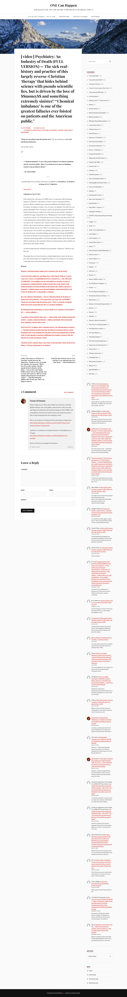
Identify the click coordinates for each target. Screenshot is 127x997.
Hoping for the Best (94, 211)
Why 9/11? (92, 365)
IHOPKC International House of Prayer (100, 215)
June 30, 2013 (40, 128)
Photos (91, 275)
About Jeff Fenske (64, 16)
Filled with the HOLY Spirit (97, 158)
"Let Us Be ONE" (94, 76)
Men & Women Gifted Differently (99, 250)
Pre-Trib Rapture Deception (97, 291)
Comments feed (93, 979)
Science (91, 312)
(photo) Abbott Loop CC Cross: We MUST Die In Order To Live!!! (102, 602)
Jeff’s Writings (95, 16)
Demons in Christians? (33, 130)
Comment (24, 469)
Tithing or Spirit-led (94, 353)
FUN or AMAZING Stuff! (96, 178)
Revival (91, 308)
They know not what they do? (97, 345)
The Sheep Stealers (94, 337)
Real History (92, 300)
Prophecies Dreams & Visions (97, 295)
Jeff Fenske (27, 128)
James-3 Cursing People (96, 230)
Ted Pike (91, 316)
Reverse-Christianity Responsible (99, 304)
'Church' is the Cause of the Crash (99, 88)
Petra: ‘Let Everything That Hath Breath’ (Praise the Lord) (100, 883)
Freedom (91, 170)
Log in (90, 970)
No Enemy (92, 263)
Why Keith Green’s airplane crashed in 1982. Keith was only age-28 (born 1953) (101, 413)
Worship (91, 374)
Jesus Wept (92, 234)
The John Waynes (94, 332)
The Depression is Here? (96, 328)
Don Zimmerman (96, 458)
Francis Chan (93, 166)
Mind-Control (93, 254)
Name (23, 490)
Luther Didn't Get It (95, 242)
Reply (71, 447)
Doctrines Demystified (95, 141)
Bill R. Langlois (95, 637)
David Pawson (93, 133)
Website (23, 499)
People (91, 267)
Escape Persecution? (95, 154)
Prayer (91, 287)
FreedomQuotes (94, 174)
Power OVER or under (95, 279)
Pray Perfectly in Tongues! (96, 283)
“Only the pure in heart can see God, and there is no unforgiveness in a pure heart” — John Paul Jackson (63, 360)
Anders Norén (75, 993)
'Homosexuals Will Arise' (96, 92)
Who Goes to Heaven (95, 361)
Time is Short (93, 349)
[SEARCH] (110, 61)
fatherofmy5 (27, 189)
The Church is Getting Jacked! (98, 324)
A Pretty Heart (93, 96)
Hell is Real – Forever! (95, 207)
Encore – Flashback (94, 150)
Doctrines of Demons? (49, 130)
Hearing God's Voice (95, 195)
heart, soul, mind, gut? (95, 199)
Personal (91, 271)
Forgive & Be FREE (94, 162)
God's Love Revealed (95, 187)
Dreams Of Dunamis (37, 401)
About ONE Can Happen (80, 16)
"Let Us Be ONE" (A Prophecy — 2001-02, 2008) (41, 16)
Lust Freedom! (93, 238)
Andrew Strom (93, 108)
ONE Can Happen (63, 5)
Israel (90, 226)
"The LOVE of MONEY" (96, 80)
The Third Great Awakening (97, 341)
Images (91, 221)
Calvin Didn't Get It (94, 125)
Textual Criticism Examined (97, 320)
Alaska (91, 104)
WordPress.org (93, 983)
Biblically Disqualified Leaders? (98, 121)
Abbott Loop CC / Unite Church (98, 100)
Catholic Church (94, 129)
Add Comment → (69, 392)
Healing (91, 191)
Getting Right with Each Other (98, 182)
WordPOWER (93, 369)
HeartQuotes (93, 203)
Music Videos (93, 258)
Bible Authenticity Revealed (97, 113)
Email (51, 490)
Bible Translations (94, 117)
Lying (90, 246)
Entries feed (92, 974)
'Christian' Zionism (94, 84)
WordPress (58, 993)
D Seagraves (95, 618)
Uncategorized (93, 357)
